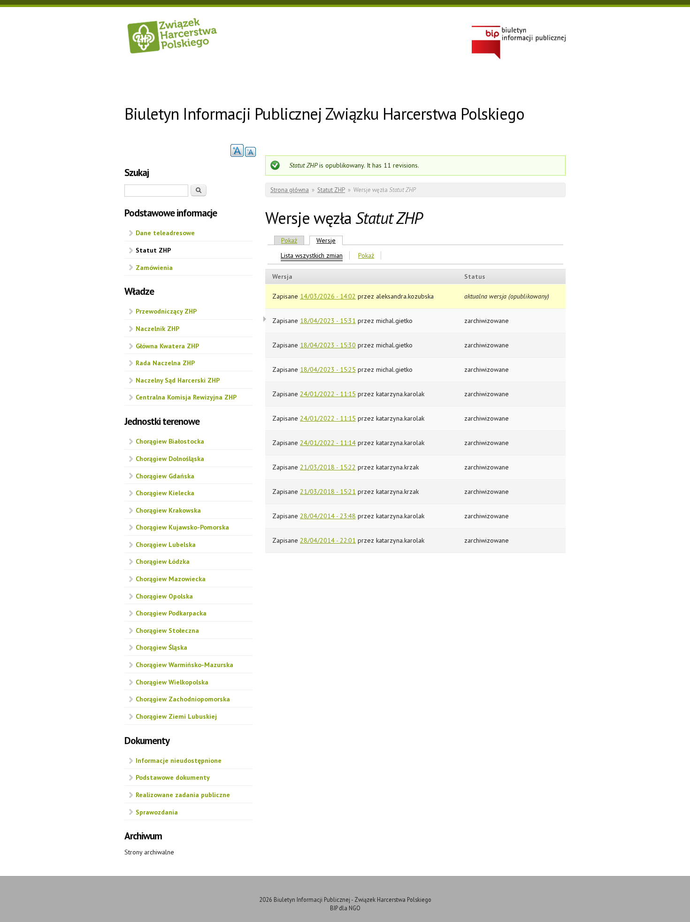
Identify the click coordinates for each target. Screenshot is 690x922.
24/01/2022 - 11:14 (328, 442)
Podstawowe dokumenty (173, 777)
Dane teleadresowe (165, 233)
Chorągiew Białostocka (170, 441)
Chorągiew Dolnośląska (170, 458)
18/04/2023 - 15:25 (328, 369)
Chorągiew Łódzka (163, 561)
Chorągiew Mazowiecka (171, 579)
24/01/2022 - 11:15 (328, 394)
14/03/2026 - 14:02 (328, 296)
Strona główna (289, 190)
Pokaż (289, 240)
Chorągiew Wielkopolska (172, 682)
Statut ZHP (153, 250)
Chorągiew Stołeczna (167, 630)
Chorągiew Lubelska (166, 544)
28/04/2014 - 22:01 (328, 540)
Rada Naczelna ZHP (165, 363)
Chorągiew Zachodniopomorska (183, 699)
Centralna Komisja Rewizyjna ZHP (186, 397)
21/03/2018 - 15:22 (328, 467)
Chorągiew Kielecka (165, 493)
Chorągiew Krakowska (168, 510)
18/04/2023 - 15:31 (328, 320)
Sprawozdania (157, 812)
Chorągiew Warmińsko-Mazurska (184, 665)
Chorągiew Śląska (161, 647)
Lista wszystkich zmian (312, 255)
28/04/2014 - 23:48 (328, 516)
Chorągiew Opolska (164, 596)
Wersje (329, 240)
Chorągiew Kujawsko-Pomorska (182, 527)
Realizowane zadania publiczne (183, 795)
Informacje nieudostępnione (179, 760)
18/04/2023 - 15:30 (328, 345)
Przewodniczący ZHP (166, 311)
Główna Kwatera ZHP (167, 346)
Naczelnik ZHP (157, 328)
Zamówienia (154, 267)
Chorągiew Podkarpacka (171, 613)
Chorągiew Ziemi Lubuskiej (176, 716)
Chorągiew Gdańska (165, 476)
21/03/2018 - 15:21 (328, 491)
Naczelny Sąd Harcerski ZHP (178, 380)
